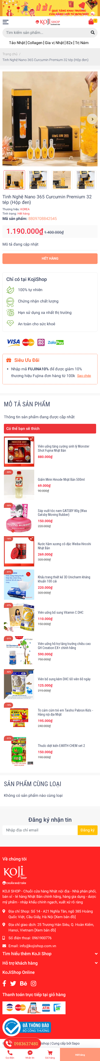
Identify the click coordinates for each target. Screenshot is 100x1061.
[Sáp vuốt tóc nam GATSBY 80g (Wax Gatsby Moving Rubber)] (19, 518)
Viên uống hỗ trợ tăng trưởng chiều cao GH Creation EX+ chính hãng (64, 646)
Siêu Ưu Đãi (26, 360)
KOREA (25, 209)
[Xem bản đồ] (65, 917)
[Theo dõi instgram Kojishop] (33, 983)
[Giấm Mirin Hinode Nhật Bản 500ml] (19, 485)
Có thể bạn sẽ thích (23, 428)
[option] (50, 118)
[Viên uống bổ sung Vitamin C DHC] (19, 618)
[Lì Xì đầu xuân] (50, 8)
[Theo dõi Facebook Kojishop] (4, 983)
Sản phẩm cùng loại (32, 784)
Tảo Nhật (17, 42)
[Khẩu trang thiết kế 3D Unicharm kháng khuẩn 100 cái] (19, 584)
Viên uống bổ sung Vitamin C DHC (60, 612)
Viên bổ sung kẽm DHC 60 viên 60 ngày (64, 679)
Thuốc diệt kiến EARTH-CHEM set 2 (61, 746)
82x (69, 42)
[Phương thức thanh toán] (35, 342)
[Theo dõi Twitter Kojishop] (13, 983)
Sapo (76, 1043)
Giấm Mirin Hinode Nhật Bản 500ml (61, 479)
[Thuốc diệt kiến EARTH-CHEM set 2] (19, 751)
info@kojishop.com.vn (38, 946)
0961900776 (41, 938)
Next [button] (92, 119)
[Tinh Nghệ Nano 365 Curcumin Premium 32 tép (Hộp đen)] (50, 118)
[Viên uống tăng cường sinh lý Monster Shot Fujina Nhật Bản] (19, 451)
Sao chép (84, 376)
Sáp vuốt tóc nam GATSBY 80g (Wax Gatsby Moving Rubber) (62, 513)
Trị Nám (82, 42)
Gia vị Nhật (54, 42)
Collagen (34, 42)
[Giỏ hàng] (91, 22)
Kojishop (42, 1043)
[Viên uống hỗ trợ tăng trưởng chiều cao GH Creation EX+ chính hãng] (19, 651)
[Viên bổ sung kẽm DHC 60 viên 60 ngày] (19, 684)
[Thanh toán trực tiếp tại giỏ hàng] (34, 1007)
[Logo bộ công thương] (26, 1027)
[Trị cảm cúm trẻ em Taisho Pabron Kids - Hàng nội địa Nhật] (19, 718)
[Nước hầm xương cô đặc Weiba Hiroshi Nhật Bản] (19, 551)
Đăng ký (88, 830)
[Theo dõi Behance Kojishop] (23, 983)
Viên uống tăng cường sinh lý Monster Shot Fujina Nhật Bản (63, 448)
